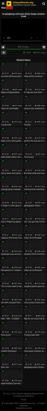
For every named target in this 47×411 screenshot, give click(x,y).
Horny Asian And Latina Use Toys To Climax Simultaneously (12, 173)
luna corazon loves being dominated (35, 303)
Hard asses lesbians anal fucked (35, 351)
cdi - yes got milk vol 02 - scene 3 (35, 222)
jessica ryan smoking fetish (35, 108)
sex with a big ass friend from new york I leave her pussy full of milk (12, 303)
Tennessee (29, 157)
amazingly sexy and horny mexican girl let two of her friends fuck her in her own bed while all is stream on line (12, 254)
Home (23, 399)
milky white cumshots (33, 76)
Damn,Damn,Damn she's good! (12, 157)
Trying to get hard (31, 335)
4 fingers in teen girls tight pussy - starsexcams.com (12, 206)
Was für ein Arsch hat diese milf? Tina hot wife (35, 319)
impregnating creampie (11, 189)
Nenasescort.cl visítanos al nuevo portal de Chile (12, 270)
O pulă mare (6, 125)
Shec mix (5, 367)
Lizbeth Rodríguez (9, 351)
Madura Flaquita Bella (10, 92)
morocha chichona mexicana (12, 76)
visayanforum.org (23, 408)
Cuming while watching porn (35, 189)
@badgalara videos (32, 206)
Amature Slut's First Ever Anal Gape (35, 254)
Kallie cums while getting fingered (12, 141)
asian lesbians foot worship (12, 383)
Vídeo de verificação (9, 108)
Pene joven (6, 335)
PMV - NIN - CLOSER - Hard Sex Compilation (12, 319)
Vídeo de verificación (33, 270)
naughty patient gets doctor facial (35, 286)
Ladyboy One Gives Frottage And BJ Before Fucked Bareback (12, 238)
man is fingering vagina (11, 222)
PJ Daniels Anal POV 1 (33, 92)
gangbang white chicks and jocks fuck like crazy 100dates (35, 367)
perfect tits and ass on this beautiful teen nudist (35, 141)
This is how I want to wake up (12, 286)
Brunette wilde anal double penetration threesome (35, 173)
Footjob (27, 125)
